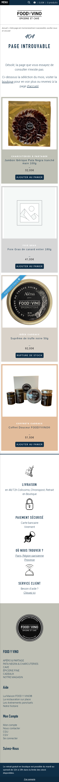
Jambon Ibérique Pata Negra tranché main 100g (29, 162)
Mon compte (10, 725)
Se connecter (10, 738)
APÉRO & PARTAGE (13, 660)
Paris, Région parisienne (29, 555)
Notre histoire (10, 706)
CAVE (6, 667)
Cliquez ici (30, 592)
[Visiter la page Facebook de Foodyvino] (12, 758)
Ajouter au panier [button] (29, 177)
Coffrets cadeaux (29, 424)
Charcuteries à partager (29, 156)
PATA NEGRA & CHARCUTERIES (20, 663)
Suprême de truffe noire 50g (30, 338)
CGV (5, 735)
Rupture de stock (29, 355)
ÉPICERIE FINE (11, 670)
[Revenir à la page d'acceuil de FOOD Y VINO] (29, 14)
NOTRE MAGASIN (13, 677)
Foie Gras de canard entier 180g (30, 249)
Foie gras (29, 245)
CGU (5, 731)
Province (29, 560)
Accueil (5, 28)
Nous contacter (11, 728)
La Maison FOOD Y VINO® (17, 696)
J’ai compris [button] (29, 779)
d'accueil (33, 86)
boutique (7, 82)
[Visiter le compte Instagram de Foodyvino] (5, 758)
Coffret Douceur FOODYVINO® (29, 427)
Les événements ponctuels (18, 702)
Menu (5, 2)
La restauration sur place (17, 699)
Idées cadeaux (29, 334)
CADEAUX (8, 673)
